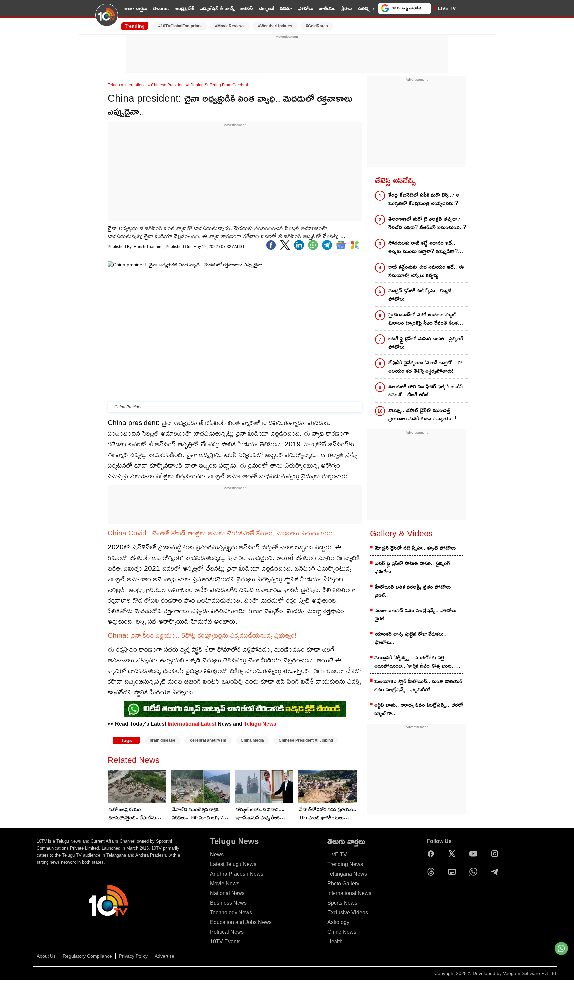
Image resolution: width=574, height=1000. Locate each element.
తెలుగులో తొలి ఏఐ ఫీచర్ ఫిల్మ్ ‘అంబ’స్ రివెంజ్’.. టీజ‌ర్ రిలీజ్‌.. (425, 390)
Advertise (164, 956)
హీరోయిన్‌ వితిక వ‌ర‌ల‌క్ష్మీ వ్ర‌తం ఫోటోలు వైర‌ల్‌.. (413, 591)
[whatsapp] (313, 245)
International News (349, 893)
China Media (252, 740)
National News (227, 893)
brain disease (162, 740)
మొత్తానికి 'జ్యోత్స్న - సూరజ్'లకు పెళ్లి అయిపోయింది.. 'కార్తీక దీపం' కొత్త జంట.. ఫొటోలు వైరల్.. (414, 662)
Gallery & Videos (401, 533)
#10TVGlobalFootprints (180, 26)
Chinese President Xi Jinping (306, 740)
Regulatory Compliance (87, 956)
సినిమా (286, 8)
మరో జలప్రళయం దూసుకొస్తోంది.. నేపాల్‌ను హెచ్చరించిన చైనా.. (132, 814)
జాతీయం (327, 8)
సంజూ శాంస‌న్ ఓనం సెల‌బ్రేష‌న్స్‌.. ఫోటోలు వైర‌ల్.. (415, 614)
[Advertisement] (287, 54)
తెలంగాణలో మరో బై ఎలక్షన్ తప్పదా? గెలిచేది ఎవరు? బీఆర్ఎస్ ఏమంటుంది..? (427, 223)
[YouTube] (475, 854)
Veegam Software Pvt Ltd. (530, 973)
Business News (228, 903)
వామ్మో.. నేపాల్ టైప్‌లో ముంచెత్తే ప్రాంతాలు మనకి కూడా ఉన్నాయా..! (422, 414)
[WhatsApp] (475, 872)
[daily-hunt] (355, 245)
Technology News (231, 912)
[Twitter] (285, 245)
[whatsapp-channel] (235, 709)
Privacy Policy (133, 956)
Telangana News (347, 874)
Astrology (338, 922)
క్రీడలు (346, 8)
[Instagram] (496, 854)
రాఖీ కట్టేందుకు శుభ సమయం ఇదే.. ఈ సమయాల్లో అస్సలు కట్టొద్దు (426, 271)
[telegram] (327, 245)
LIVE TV (447, 8)
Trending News (345, 864)
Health (335, 941)
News (217, 854)
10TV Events (225, 941)
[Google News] (453, 872)
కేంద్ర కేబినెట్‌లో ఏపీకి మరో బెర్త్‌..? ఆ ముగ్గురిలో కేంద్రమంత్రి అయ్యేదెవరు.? (423, 199)
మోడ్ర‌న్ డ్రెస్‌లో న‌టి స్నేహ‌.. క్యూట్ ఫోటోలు (419, 294)
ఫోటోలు (305, 8)
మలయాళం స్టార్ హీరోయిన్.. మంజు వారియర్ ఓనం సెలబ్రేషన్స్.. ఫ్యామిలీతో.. (418, 685)
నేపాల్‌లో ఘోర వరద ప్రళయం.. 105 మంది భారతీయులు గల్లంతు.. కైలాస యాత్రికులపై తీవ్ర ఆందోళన (327, 814)
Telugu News (260, 724)
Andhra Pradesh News (236, 874)
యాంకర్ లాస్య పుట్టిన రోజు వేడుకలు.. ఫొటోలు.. (411, 638)
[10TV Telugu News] (106, 19)
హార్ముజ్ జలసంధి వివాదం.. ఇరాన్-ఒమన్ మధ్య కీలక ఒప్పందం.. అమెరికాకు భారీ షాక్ (260, 814)
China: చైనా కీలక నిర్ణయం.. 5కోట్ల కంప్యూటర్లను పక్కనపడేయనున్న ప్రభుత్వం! (202, 635)
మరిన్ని (364, 8)
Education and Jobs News (241, 922)
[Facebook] (271, 245)
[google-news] (341, 245)
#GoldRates (317, 26)
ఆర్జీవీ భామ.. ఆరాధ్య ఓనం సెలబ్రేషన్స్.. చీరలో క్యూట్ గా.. (418, 709)
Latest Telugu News (233, 864)
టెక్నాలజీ (266, 8)
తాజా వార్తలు (135, 8)
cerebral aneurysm (208, 740)
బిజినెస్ (246, 8)
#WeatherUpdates (275, 26)
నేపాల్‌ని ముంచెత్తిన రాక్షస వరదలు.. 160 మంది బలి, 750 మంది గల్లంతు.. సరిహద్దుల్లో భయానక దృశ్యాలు (200, 814)
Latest (208, 724)
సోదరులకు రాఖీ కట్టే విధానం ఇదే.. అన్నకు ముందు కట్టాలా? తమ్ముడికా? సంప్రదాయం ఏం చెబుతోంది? (423, 247)
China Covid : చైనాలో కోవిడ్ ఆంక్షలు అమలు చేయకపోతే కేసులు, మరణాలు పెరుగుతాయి (220, 533)
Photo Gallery (343, 883)
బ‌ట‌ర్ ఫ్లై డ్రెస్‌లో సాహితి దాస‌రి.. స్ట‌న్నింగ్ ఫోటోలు (425, 342)
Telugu (114, 85)
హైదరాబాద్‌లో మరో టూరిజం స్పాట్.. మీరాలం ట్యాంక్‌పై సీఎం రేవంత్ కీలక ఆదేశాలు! (423, 319)
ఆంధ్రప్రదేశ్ (184, 8)
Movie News (224, 883)
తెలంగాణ (161, 8)
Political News (227, 932)
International (135, 85)
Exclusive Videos (347, 912)
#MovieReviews (230, 26)
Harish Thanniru (149, 246)
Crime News (341, 932)
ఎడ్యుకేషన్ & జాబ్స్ (217, 8)
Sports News (342, 903)
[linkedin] (299, 245)
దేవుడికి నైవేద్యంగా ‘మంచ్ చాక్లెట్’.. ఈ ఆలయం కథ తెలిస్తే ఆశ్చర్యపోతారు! (425, 366)
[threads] (432, 872)
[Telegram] (496, 872)
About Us (46, 956)
